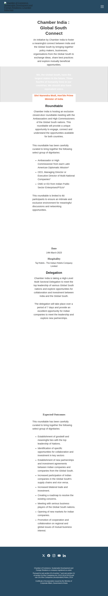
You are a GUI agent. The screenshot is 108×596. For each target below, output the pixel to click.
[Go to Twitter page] (43, 555)
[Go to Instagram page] (53, 555)
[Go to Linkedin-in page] (64, 555)
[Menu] (102, 6)
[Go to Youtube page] (59, 555)
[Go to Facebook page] (48, 555)
